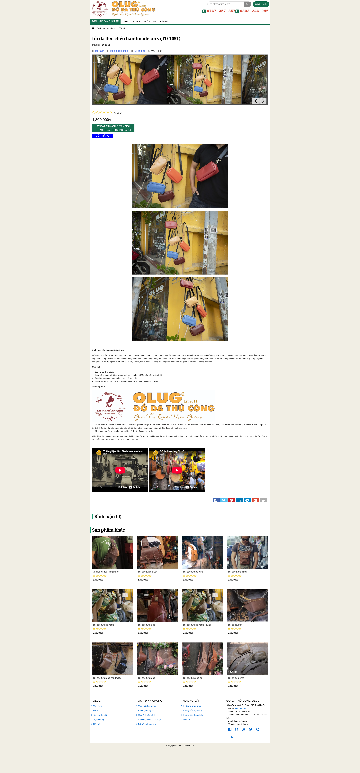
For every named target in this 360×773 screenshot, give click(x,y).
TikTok (231, 737)
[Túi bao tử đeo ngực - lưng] (202, 605)
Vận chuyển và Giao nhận (149, 719)
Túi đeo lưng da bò (192, 678)
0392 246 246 (254, 11)
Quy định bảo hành (146, 715)
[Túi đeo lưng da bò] (202, 658)
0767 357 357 (221, 11)
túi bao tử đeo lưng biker (106, 571)
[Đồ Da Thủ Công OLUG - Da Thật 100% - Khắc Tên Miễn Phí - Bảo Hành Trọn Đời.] (123, 8)
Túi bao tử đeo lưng (193, 571)
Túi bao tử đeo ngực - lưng (197, 625)
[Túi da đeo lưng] (247, 658)
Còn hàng (102, 135)
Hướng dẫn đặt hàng (192, 710)
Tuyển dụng (98, 719)
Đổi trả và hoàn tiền (147, 724)
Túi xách (99, 50)
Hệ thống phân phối (192, 706)
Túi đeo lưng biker (147, 571)
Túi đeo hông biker (237, 571)
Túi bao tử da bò (146, 625)
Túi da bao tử (235, 625)
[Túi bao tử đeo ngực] (112, 605)
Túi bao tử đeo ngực (103, 625)
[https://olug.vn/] (92, 28)
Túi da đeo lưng (236, 678)
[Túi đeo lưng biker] (157, 552)
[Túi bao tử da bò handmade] (112, 658)
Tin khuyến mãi (100, 715)
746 (152, 50)
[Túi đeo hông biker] (247, 552)
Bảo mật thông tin (146, 710)
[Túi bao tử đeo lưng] (202, 552)
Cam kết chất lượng (147, 706)
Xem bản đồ (240, 708)
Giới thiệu (97, 706)
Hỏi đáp (96, 710)
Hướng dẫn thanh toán (193, 715)
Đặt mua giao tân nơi (113, 128)
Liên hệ (96, 724)
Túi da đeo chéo (119, 50)
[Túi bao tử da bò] (157, 605)
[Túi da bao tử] (247, 605)
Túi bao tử (139, 50)
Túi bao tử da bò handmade (107, 678)
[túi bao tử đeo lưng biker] (112, 552)
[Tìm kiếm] (247, 4)
